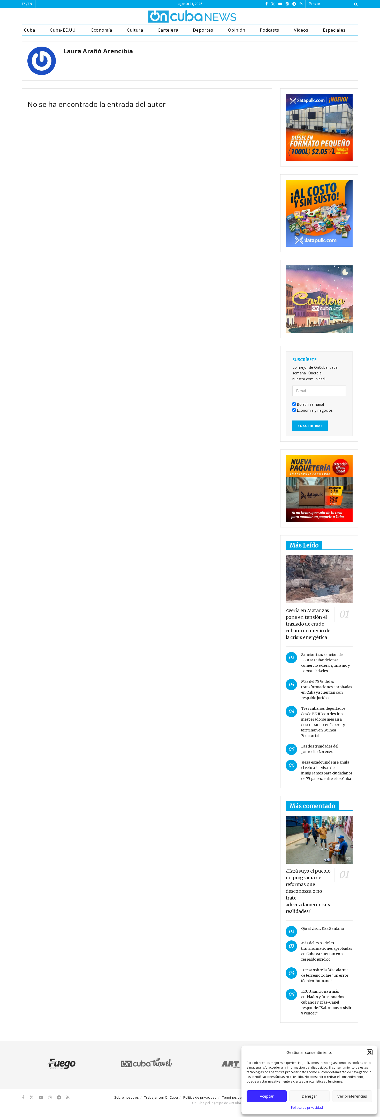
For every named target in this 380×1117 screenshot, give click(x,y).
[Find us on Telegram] (294, 4)
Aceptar (267, 1096)
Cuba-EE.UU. (63, 30)
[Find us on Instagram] (287, 4)
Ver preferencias (352, 1096)
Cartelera (168, 30)
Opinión (236, 30)
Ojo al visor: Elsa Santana (322, 928)
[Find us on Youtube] (280, 4)
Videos (301, 30)
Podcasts (269, 30)
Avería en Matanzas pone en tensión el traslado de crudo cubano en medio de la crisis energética (308, 623)
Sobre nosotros (126, 1097)
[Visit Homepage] (173, 16)
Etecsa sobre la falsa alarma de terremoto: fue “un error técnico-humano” (324, 975)
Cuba (29, 30)
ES (24, 4)
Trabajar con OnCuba (161, 1097)
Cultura (135, 30)
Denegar (309, 1096)
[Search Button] (355, 4)
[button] (369, 1052)
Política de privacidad (307, 1107)
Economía (101, 30)
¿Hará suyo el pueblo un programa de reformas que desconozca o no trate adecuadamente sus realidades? (308, 891)
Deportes (203, 30)
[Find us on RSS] (301, 4)
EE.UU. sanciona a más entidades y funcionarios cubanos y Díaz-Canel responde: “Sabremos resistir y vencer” (326, 1002)
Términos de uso (235, 1097)
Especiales (334, 30)
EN (30, 4)
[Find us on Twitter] (273, 4)
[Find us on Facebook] (266, 4)
